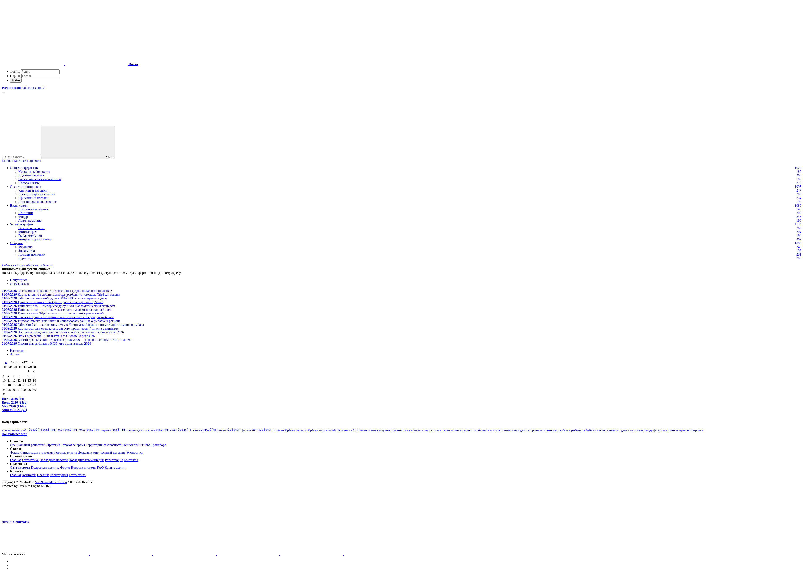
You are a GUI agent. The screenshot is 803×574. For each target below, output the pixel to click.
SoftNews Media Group (51, 482)
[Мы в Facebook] (185, 554)
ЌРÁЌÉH (35, 430)
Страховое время (73, 445)
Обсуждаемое (19, 283)
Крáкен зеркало (296, 430)
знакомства (400, 430)
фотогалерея (676, 430)
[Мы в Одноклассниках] (312, 554)
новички (457, 430)
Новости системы (83, 467)
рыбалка (564, 430)
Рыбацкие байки (30, 235)
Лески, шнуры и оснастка (36, 194)
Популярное (18, 280)
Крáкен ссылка (367, 430)
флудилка (660, 430)
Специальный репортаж (27, 445)
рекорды (551, 430)
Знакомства (26, 250)
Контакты (21, 160)
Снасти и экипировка (25, 186)
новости (470, 430)
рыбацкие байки (583, 430)
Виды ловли (19, 205)
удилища (627, 430)
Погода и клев (28, 183)
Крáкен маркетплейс (322, 430)
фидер (648, 430)
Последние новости (54, 460)
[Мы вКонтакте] (58, 554)
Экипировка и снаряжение (37, 201)
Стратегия (52, 445)
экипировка (694, 430)
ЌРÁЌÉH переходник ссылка (134, 430)
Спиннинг (25, 213)
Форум (65, 467)
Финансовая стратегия (36, 452)
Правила (35, 160)
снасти (600, 430)
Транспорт (158, 445)
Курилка (24, 258)
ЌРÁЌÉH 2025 (53, 430)
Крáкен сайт (347, 430)
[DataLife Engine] (33, 32)
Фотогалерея (27, 232)
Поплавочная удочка (33, 209)
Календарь (17, 350)
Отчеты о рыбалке (31, 228)
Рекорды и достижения (34, 239)
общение (483, 430)
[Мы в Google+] (248, 554)
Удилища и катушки (32, 190)
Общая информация (24, 168)
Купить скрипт (115, 467)
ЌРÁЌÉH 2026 (75, 430)
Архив (14, 354)
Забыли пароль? (33, 87)
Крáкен (279, 430)
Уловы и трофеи (21, 224)
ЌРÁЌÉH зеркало (99, 430)
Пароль (15, 76)
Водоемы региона (31, 175)
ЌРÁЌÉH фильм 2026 (242, 430)
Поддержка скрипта (45, 467)
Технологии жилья (136, 445)
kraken (6, 430)
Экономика (135, 452)
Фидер (23, 217)
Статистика (30, 460)
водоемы (385, 430)
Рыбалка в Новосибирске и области (27, 265)
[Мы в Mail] (375, 554)
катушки (415, 430)
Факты (15, 452)
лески (446, 430)
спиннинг (613, 430)
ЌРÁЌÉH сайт (166, 430)
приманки (537, 430)
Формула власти (65, 452)
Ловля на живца (29, 220)
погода (495, 430)
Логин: (15, 71)
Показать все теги (14, 434)
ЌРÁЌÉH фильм (214, 430)
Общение (16, 243)
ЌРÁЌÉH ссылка (189, 430)
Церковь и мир (88, 452)
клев (425, 430)
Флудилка (25, 247)
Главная (7, 160)
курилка (435, 430)
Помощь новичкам (31, 254)
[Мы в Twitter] (121, 554)
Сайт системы (20, 467)
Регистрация (114, 460)
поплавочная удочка (515, 430)
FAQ (100, 467)
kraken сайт (20, 430)
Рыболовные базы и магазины (39, 179)
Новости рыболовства (34, 171)
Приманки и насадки (33, 198)
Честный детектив (113, 452)
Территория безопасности (104, 445)
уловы (638, 430)
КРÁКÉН (266, 430)
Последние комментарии (86, 460)
